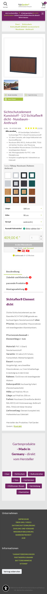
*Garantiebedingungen (23, 554)
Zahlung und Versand (23, 529)
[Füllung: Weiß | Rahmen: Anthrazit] (24, 175)
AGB (23, 538)
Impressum (23, 519)
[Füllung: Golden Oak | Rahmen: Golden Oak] (32, 191)
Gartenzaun (29, 480)
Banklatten (24, 492)
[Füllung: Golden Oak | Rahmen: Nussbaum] (16, 200)
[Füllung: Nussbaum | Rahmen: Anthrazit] (32, 200)
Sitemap (23, 564)
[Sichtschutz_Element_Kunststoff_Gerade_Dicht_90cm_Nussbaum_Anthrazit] (23, 57)
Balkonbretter (36, 474)
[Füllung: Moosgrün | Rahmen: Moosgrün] (32, 183)
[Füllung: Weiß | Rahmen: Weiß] (8, 175)
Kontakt (18, 426)
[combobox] (33, 208)
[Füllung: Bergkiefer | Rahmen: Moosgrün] (24, 191)
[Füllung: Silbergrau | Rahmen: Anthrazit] (16, 183)
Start (17, 24)
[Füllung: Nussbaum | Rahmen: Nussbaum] (24, 200)
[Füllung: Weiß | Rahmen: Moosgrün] (32, 175)
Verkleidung (34, 486)
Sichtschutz (27, 24)
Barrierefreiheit (23, 535)
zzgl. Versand (28, 248)
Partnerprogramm (23, 557)
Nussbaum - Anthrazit (25, 29)
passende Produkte (17, 283)
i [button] (42, 13)
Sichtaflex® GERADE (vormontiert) (24, 27)
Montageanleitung (16, 289)
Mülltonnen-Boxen (16, 486)
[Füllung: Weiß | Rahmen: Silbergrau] (16, 175)
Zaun (7, 474)
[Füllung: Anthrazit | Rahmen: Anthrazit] (24, 183)
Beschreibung (13, 271)
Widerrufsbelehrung (23, 532)
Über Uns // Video (23, 522)
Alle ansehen (11, 131)
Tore (16, 480)
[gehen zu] (11, 85)
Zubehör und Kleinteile (18, 277)
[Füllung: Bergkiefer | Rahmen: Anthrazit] (16, 191)
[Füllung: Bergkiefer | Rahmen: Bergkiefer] (8, 191)
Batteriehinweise (23, 561)
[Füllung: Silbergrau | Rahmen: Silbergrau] (8, 183)
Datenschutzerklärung (23, 525)
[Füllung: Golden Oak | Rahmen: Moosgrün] (8, 200)
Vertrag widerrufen (12, 571)
